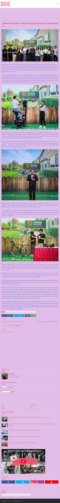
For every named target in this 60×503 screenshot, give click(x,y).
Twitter (32, 408)
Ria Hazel (4, 26)
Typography (33, 404)
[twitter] (23, 482)
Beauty (3, 494)
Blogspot (12, 500)
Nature (22, 494)
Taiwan (24, 311)
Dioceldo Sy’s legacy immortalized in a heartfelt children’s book (22, 442)
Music (17, 494)
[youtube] (52, 482)
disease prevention (10, 311)
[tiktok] (8, 485)
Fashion (8, 494)
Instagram (4, 408)
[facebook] (8, 482)
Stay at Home (18, 311)
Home (3, 20)
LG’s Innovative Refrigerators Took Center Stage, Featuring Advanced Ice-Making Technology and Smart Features (32, 424)
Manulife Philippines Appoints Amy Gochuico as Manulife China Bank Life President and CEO (29, 417)
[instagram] (37, 482)
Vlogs (31, 406)
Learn (13, 494)
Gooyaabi (22, 500)
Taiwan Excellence (8, 20)
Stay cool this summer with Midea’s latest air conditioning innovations (24, 430)
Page (3, 406)
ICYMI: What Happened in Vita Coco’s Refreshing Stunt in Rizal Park (23, 436)
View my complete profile (13, 377)
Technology (27, 494)
